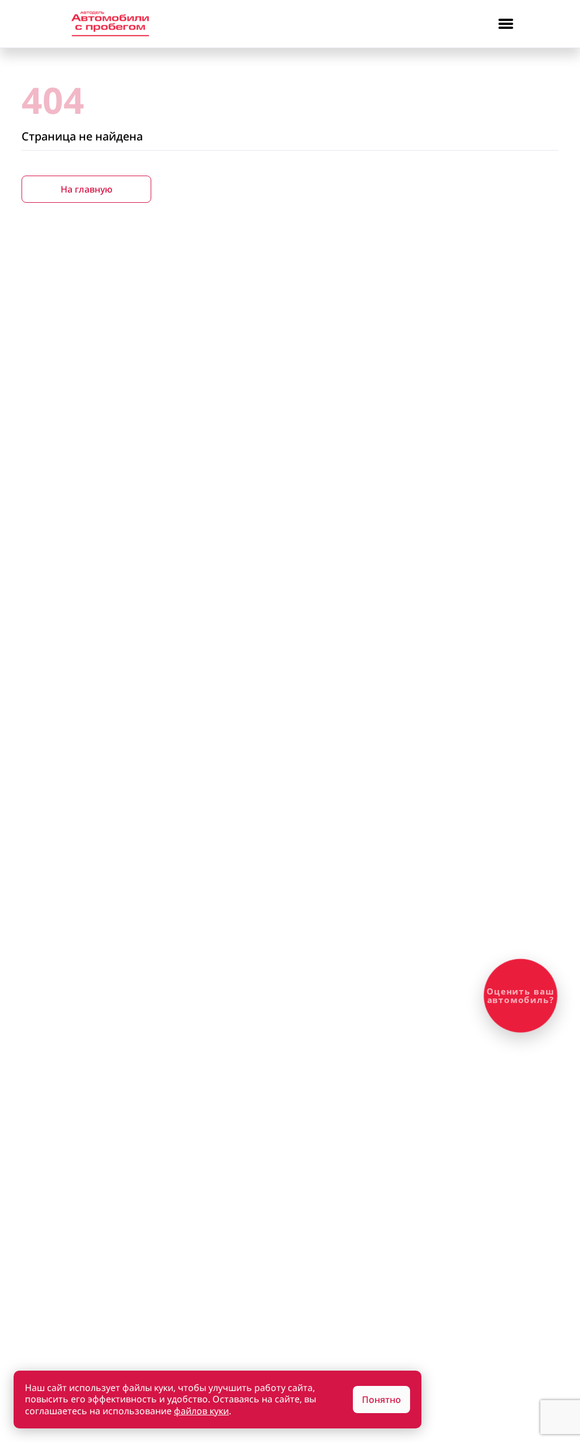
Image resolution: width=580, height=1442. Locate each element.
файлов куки (201, 1411)
